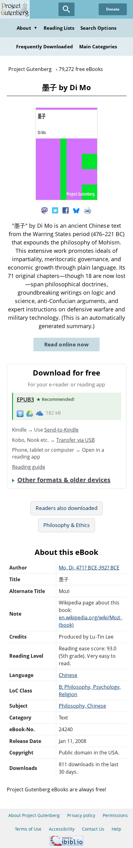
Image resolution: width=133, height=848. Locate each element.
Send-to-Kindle (61, 429)
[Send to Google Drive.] (29, 413)
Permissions (115, 815)
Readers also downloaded (67, 508)
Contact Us (93, 829)
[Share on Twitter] (55, 209)
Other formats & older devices (63, 480)
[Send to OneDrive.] (39, 413)
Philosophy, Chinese (82, 705)
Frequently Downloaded (44, 46)
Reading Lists (59, 28)
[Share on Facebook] (65, 209)
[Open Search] (66, 9)
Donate (112, 9)
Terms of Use (28, 829)
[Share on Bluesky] (76, 209)
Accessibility (62, 829)
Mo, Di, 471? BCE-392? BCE (89, 567)
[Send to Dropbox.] (20, 413)
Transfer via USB (75, 440)
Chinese (68, 675)
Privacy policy (81, 815)
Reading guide (28, 467)
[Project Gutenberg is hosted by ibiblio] (66, 844)
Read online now (66, 344)
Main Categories (98, 46)
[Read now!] (66, 198)
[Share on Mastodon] (44, 209)
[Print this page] (87, 209)
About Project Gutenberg (34, 815)
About (27, 28)
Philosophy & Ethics (66, 525)
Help (116, 829)
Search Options (98, 28)
